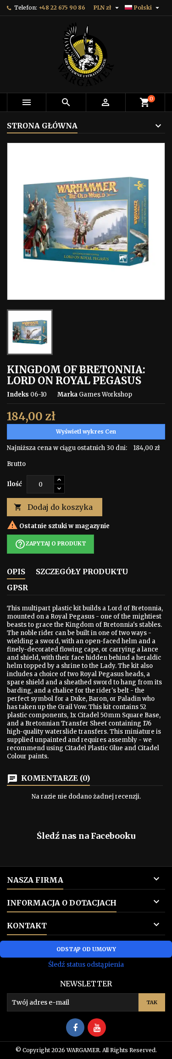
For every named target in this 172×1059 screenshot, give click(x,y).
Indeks (18, 394)
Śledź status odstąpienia (86, 964)
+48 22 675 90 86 (62, 7)
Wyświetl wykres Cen (86, 431)
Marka (67, 394)
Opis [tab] (16, 571)
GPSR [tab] (17, 587)
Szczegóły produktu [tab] (82, 571)
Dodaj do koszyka (53, 507)
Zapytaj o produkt (50, 544)
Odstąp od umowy (86, 949)
